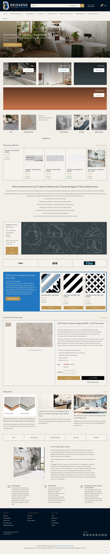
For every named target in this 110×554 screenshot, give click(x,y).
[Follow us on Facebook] (84, 535)
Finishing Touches (92, 13)
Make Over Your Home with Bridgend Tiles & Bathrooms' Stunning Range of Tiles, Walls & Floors (54, 413)
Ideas (4, 18)
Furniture (40, 13)
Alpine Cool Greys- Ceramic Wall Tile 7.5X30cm (96, 170)
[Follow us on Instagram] (93, 535)
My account (90, 6)
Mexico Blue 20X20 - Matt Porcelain (50, 295)
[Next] (106, 125)
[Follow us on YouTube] (99, 535)
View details (103, 317)
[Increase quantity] (74, 372)
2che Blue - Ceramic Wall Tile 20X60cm (12, 151)
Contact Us (6, 520)
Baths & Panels (51, 13)
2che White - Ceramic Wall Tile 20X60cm (74, 170)
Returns (29, 518)
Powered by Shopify (7, 534)
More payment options (93, 382)
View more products (101, 145)
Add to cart (51, 307)
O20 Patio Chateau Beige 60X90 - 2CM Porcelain (80, 323)
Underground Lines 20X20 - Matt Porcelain (72, 295)
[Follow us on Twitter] (87, 535)
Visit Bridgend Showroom (12, 44)
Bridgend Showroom (8, 525)
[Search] (82, 5)
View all (105, 392)
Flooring (75, 437)
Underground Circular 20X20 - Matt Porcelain (94, 295)
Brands (96, 437)
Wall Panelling (55, 437)
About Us (5, 515)
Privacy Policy (70, 546)
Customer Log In (7, 523)
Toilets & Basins (30, 13)
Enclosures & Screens (65, 13)
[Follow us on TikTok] (102, 535)
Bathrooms (34, 437)
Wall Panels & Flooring (15, 13)
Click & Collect (31, 520)
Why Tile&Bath (7, 518)
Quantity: (60, 372)
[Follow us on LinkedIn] (106, 535)
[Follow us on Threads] (90, 535)
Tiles (4, 13)
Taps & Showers (79, 13)
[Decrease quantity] (65, 372)
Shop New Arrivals (13, 298)
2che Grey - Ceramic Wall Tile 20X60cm (53, 170)
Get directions (12, 250)
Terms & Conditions (61, 546)
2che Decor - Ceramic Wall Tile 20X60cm (33, 170)
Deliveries (29, 515)
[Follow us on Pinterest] (96, 535)
